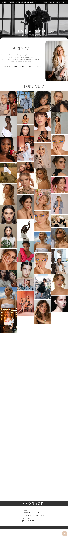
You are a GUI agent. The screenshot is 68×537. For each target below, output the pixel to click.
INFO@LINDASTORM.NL (31, 512)
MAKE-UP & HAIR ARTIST (25, 2)
